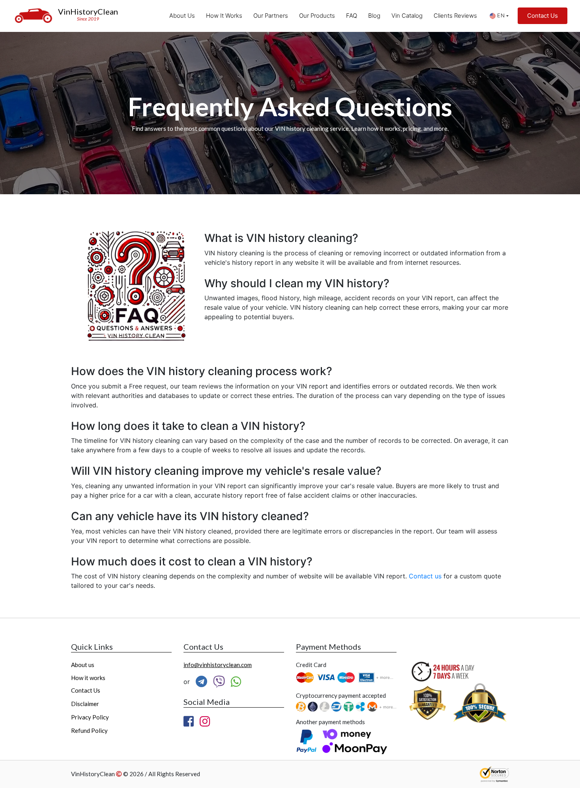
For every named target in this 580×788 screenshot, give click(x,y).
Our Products (317, 15)
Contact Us (542, 15)
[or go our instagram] (205, 721)
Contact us (425, 576)
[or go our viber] (219, 682)
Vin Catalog (407, 15)
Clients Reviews (455, 15)
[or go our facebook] (188, 721)
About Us (182, 15)
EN (501, 15)
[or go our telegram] (201, 682)
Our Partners (270, 15)
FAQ (351, 15)
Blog (374, 15)
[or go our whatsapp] (236, 682)
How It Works (224, 15)
